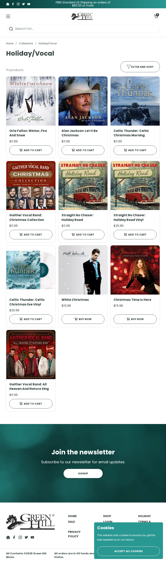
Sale (71, 522)
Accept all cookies (128, 551)
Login (107, 522)
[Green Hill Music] (82, 16)
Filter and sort (142, 67)
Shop (107, 516)
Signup (83, 473)
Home (9, 43)
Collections (26, 43)
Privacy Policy (74, 534)
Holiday (144, 516)
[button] (156, 16)
